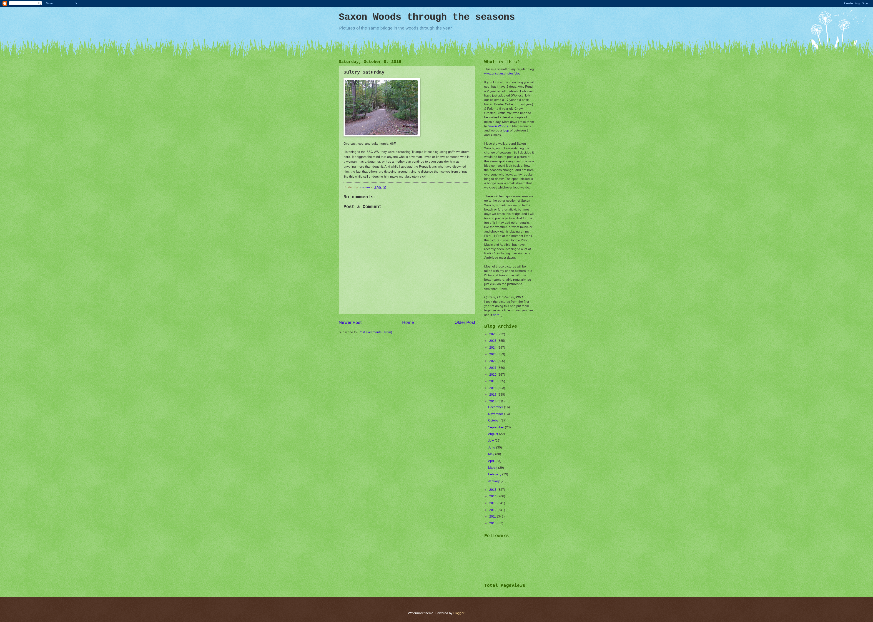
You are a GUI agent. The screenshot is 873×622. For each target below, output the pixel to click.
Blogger (458, 613)
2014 (493, 496)
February (495, 474)
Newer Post (350, 322)
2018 (493, 388)
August (493, 434)
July (491, 440)
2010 (493, 523)
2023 (493, 354)
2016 (493, 401)
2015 (493, 489)
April (491, 461)
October (494, 420)
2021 (493, 367)
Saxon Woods (498, 126)
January (494, 481)
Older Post (464, 322)
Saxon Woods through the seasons (427, 17)
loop (506, 130)
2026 (493, 334)
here (496, 315)
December (496, 407)
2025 (493, 340)
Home (408, 322)
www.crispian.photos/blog (502, 73)
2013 (493, 503)
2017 (493, 394)
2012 (493, 510)
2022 (493, 361)
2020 (493, 374)
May (491, 454)
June (492, 447)
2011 (493, 516)
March (493, 467)
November (496, 414)
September (496, 427)
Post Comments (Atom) (375, 332)
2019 (493, 381)
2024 (493, 347)
